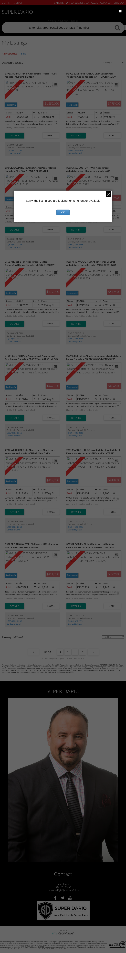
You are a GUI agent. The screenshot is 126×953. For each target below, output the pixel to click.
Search (117, 27)
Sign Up (17, 2)
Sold (23, 53)
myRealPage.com (63, 933)
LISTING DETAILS (14, 136)
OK (63, 212)
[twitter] (63, 898)
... (75, 652)
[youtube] (70, 898)
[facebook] (55, 898)
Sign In (6, 2)
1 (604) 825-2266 (14, 150)
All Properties (9, 53)
